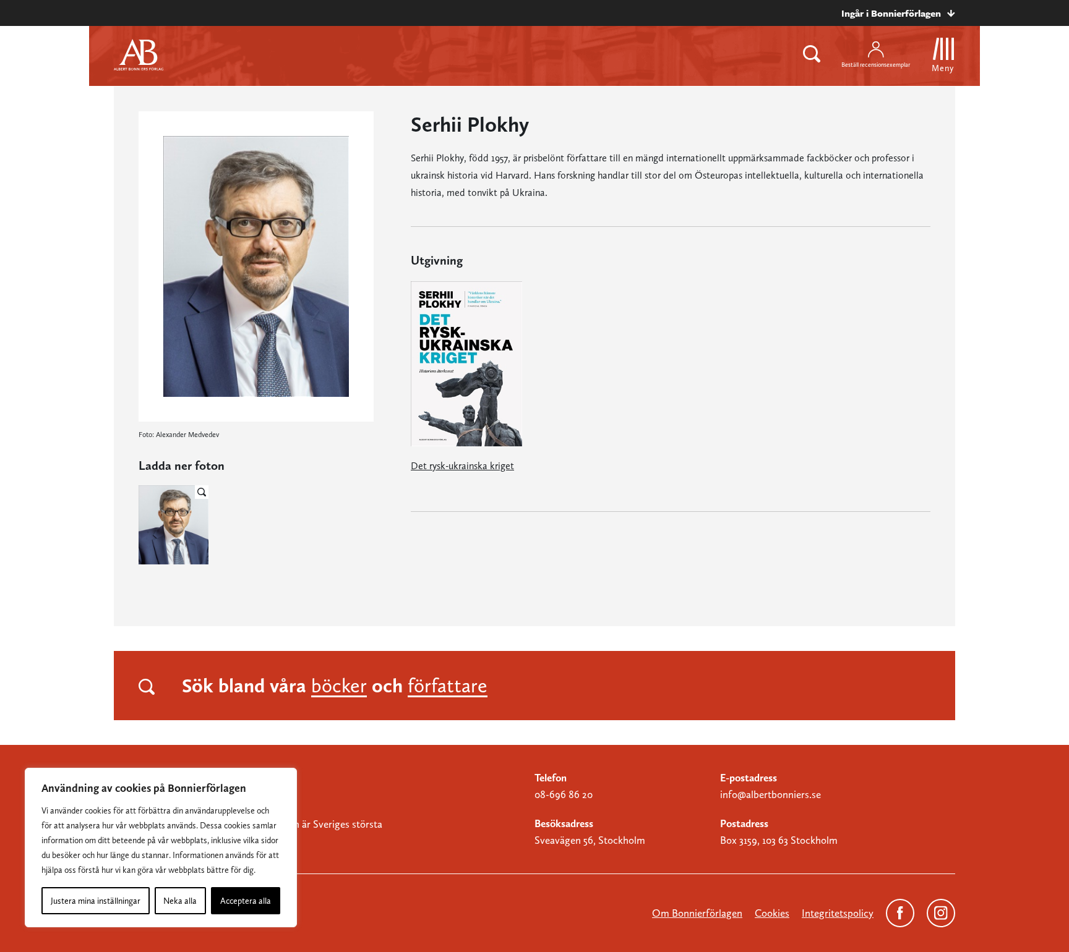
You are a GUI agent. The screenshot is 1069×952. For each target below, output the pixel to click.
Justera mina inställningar (95, 901)
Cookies (772, 913)
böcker (339, 685)
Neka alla (180, 901)
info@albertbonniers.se (770, 794)
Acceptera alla (245, 901)
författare (447, 685)
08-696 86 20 (563, 794)
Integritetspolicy (838, 913)
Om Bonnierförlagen (697, 913)
